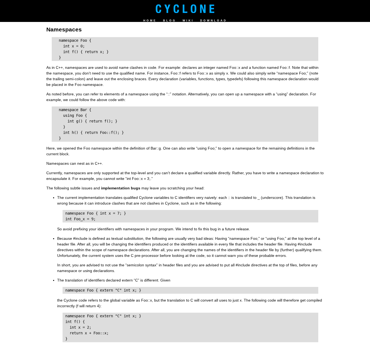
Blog (169, 20)
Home (150, 20)
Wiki (188, 20)
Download (213, 20)
